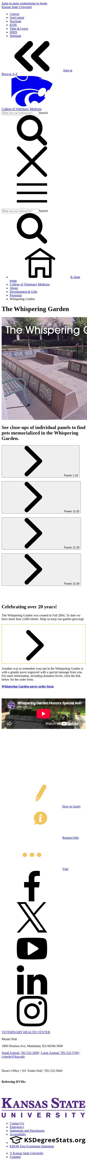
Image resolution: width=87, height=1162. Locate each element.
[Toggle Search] (32, 144)
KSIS (13, 25)
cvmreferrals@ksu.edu (41, 1081)
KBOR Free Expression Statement (32, 1146)
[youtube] (32, 962)
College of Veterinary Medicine (22, 109)
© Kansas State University (27, 1153)
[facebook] (32, 900)
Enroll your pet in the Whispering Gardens (34, 628)
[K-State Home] (32, 105)
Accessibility (18, 1134)
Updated (15, 1157)
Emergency (17, 1127)
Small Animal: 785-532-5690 (20, 1053)
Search (43, 113)
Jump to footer (38, 3)
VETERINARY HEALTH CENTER (26, 1032)
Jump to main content (15, 3)
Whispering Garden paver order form (28, 686)
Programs (16, 295)
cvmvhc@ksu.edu (13, 1056)
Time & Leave (19, 28)
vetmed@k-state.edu (15, 1074)
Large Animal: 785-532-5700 (60, 1053)
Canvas (14, 14)
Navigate (15, 21)
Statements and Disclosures (27, 1130)
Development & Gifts (23, 291)
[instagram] (32, 1025)
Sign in (67, 70)
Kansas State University (17, 7)
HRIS (13, 32)
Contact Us (17, 1123)
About (14, 288)
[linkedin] (32, 994)
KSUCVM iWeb (12, 1089)
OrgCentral (17, 17)
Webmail (15, 36)
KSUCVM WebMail (15, 1092)
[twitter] (32, 931)
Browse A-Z (10, 74)
